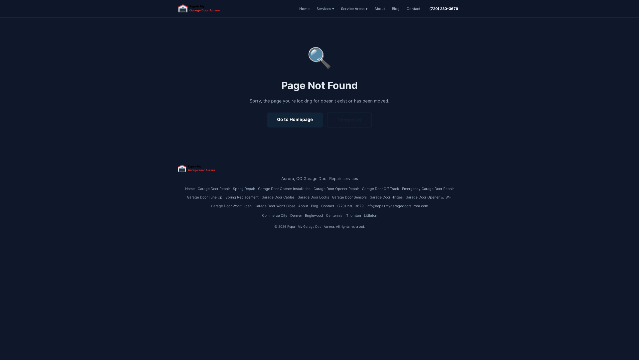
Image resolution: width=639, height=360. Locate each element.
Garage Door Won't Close (275, 206)
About (379, 8)
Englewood (314, 215)
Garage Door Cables (278, 197)
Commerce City (274, 215)
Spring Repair (244, 188)
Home (304, 8)
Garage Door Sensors (349, 197)
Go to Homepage (295, 119)
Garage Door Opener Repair (336, 188)
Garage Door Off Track (380, 188)
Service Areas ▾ (354, 8)
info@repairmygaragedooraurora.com (397, 206)
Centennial (334, 215)
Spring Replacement (242, 197)
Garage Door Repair (214, 188)
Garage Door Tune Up (204, 197)
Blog (396, 8)
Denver (296, 215)
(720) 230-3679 (443, 8)
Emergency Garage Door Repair (428, 188)
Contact (413, 8)
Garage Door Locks (313, 197)
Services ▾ (325, 8)
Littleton (370, 215)
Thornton (353, 215)
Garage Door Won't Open (231, 206)
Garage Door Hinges (386, 197)
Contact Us (349, 119)
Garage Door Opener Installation (284, 188)
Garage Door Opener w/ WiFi (429, 197)
